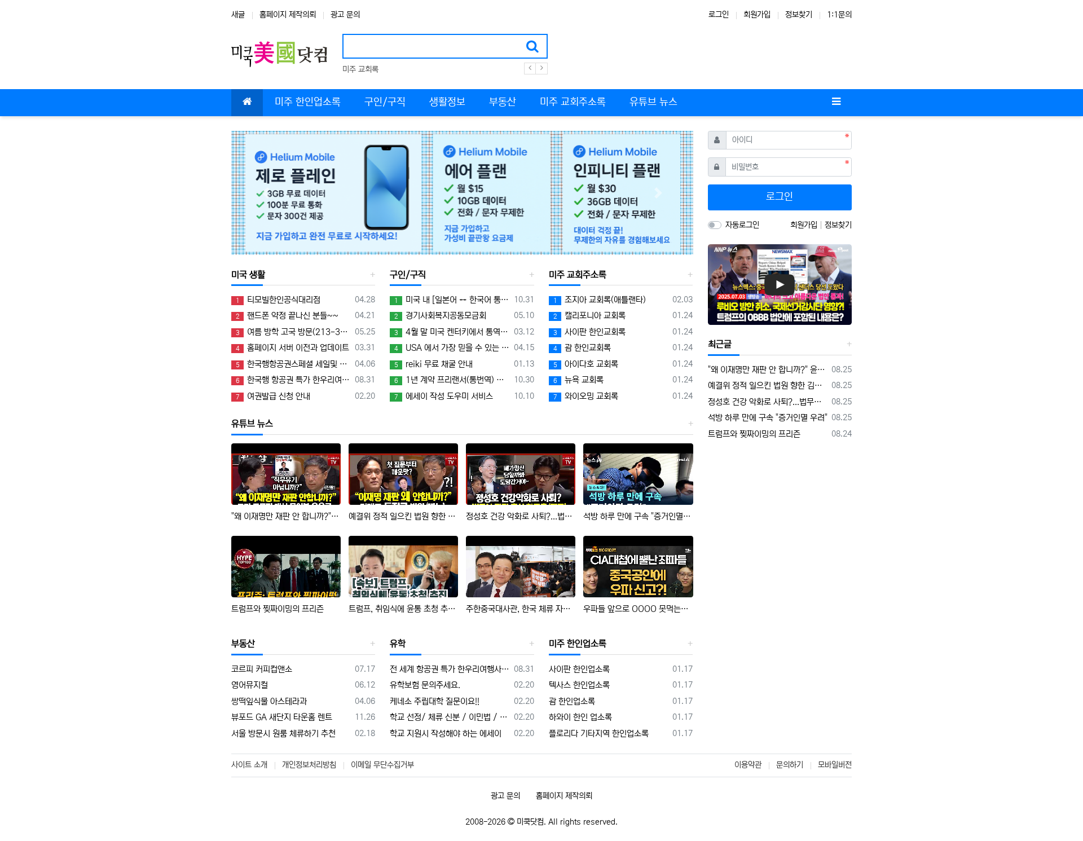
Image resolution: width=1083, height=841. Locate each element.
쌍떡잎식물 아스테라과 (269, 701)
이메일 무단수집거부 (382, 764)
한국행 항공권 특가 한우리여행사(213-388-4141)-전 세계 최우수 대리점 (293, 380)
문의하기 (789, 764)
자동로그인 (742, 225)
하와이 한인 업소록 (580, 717)
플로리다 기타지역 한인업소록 (599, 733)
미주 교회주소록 (577, 275)
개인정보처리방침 (309, 764)
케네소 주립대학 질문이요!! (434, 701)
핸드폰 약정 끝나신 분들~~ (287, 315)
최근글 (720, 344)
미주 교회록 (360, 69)
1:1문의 (839, 14)
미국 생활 (248, 275)
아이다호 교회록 (585, 364)
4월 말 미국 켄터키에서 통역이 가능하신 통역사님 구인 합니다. (451, 332)
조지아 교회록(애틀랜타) (599, 300)
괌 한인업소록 (572, 701)
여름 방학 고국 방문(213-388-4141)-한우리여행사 (293, 332)
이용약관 (747, 764)
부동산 (243, 644)
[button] (266, 193)
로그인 (718, 14)
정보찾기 (798, 14)
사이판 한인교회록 (589, 332)
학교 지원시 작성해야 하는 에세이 (445, 733)
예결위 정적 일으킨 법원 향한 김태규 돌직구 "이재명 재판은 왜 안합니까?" (403, 516)
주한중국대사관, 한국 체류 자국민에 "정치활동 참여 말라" (520, 609)
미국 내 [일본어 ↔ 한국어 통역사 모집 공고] (451, 300)
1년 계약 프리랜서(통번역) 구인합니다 (451, 380)
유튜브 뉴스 (252, 424)
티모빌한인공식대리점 (278, 300)
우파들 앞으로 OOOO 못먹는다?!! (638, 609)
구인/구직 (408, 275)
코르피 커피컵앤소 (261, 669)
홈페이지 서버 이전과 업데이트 (292, 348)
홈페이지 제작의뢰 (287, 14)
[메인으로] (247, 102)
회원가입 (757, 14)
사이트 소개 (249, 764)
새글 (238, 14)
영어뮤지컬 (249, 685)
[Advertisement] (779, 524)
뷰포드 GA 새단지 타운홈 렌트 (281, 717)
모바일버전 (835, 764)
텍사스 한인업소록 (579, 685)
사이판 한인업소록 (579, 669)
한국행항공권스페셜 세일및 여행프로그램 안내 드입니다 (293, 364)
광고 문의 (345, 14)
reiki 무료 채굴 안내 (433, 364)
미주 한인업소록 (577, 644)
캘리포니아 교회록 (589, 315)
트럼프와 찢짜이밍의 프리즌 (277, 609)
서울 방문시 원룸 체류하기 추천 (283, 733)
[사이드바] (836, 102)
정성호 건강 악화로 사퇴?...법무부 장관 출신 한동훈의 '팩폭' (520, 516)
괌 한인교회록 (582, 348)
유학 (398, 644)
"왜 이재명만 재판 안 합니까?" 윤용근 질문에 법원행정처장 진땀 (286, 516)
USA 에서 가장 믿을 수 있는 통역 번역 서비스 (451, 348)
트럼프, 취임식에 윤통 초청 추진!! (403, 609)
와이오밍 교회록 (585, 396)
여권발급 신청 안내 (273, 396)
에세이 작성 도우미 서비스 (443, 396)
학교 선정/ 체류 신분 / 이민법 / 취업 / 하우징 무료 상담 (449, 717)
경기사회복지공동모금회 (440, 315)
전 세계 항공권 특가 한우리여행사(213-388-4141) (449, 669)
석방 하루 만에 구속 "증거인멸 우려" (638, 516)
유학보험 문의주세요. (425, 685)
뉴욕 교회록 (578, 380)
